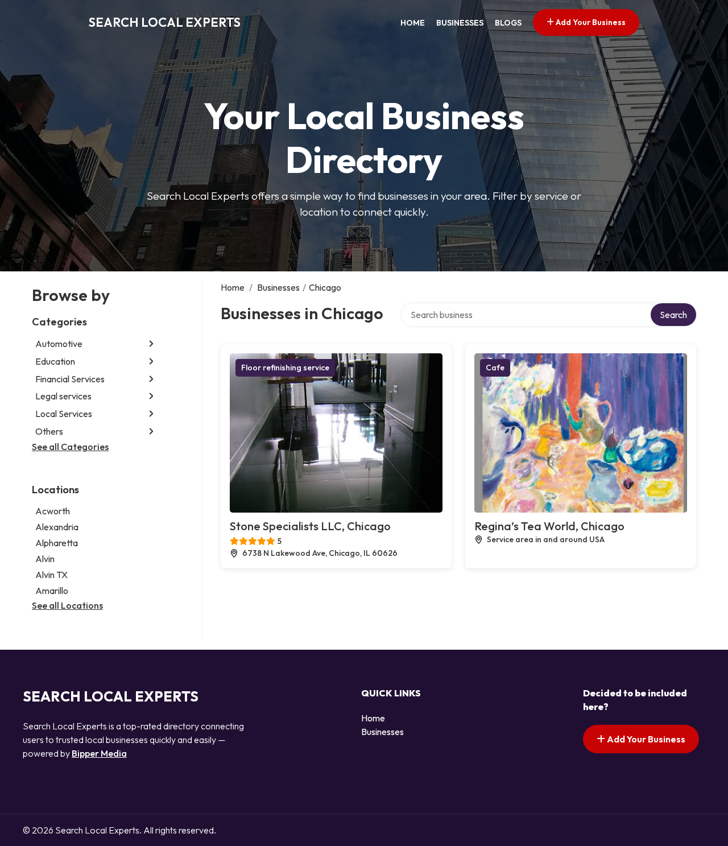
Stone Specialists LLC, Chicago (310, 526)
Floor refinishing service (285, 367)
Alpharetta (56, 542)
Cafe (495, 367)
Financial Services (70, 379)
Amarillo (51, 590)
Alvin (45, 558)
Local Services (63, 413)
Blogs (508, 23)
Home (412, 23)
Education (55, 361)
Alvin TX (51, 574)
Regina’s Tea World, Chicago (549, 526)
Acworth (52, 511)
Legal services (63, 396)
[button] (151, 344)
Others (49, 431)
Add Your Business (590, 22)
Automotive (58, 343)
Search (673, 314)
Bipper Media (99, 753)
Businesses (459, 23)
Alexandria (56, 527)
